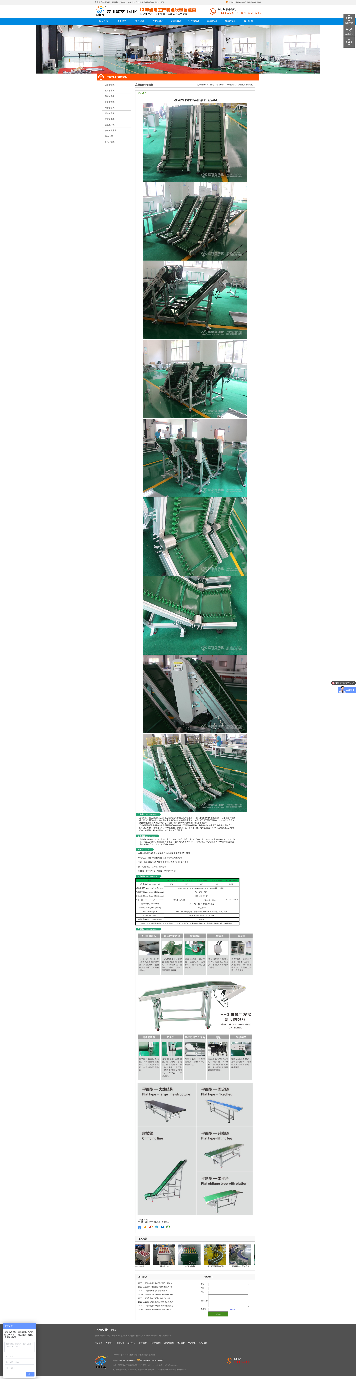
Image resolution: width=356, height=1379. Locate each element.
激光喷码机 (158, 1336)
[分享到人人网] (163, 1227)
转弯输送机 (109, 119)
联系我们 (192, 1343)
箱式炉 (140, 1336)
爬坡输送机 (109, 96)
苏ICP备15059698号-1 (127, 1360)
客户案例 (181, 1343)
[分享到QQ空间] (146, 1227)
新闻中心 (243, 2)
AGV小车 (109, 136)
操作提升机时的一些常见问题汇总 (160, 1306)
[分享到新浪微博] (151, 1227)
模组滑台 (113, 1336)
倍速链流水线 (110, 130)
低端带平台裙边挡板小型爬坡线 (157, 1222)
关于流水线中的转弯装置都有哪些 (160, 1294)
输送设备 (220, 85)
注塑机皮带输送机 (245, 85)
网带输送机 (109, 108)
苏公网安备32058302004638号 (151, 1360)
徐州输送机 (99, 1336)
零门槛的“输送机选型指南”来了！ (160, 1287)
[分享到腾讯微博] (157, 1227)
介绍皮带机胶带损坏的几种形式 (159, 1309)
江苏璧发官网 (123, 1336)
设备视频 (250, 2)
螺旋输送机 (109, 113)
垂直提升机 (109, 125)
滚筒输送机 (109, 90)
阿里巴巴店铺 (234, 2)
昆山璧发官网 (133, 1336)
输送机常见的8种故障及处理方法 (160, 1283)
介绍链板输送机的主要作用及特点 (160, 1302)
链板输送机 (109, 102)
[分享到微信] (168, 1227)
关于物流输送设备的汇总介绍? (159, 1298)
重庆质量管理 (149, 1336)
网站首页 (98, 1343)
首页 (212, 85)
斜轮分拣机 (109, 142)
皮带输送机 (109, 85)
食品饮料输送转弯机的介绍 (158, 1291)
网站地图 (258, 2)
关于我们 (109, 1343)
